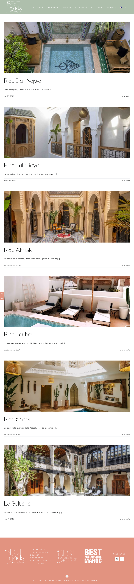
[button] (126, 7)
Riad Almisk (18, 250)
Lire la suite (125, 96)
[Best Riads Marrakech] (14, 550)
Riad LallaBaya (21, 165)
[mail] (122, 559)
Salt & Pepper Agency (85, 580)
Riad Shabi (16, 419)
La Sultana (17, 504)
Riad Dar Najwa (22, 81)
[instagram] (117, 559)
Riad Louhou (19, 334)
